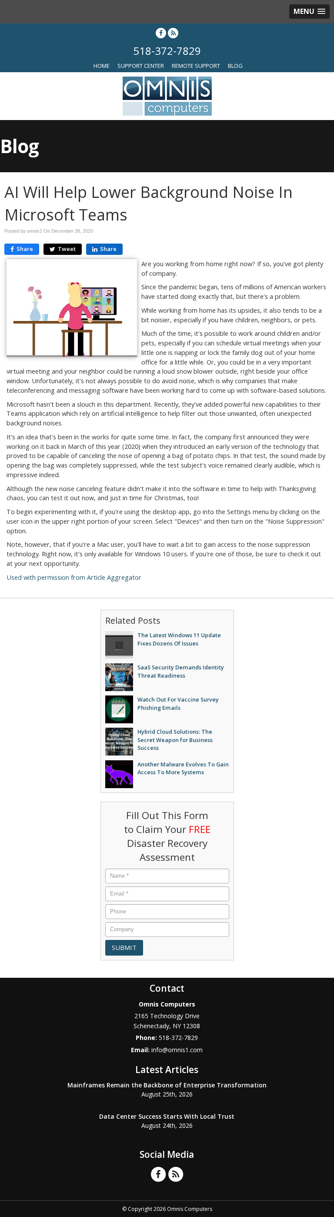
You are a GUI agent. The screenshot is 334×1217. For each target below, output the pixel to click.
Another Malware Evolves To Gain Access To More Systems (183, 768)
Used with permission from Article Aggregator (74, 577)
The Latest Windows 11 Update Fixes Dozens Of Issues (179, 639)
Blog (235, 66)
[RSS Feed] (173, 33)
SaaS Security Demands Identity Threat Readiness (180, 671)
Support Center (140, 66)
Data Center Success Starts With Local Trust (166, 1116)
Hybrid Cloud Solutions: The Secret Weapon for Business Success (175, 739)
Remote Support (196, 66)
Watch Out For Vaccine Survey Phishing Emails (178, 703)
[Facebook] (161, 33)
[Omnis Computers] (167, 95)
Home (102, 66)
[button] (309, 11)
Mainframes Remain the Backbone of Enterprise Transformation (167, 1085)
